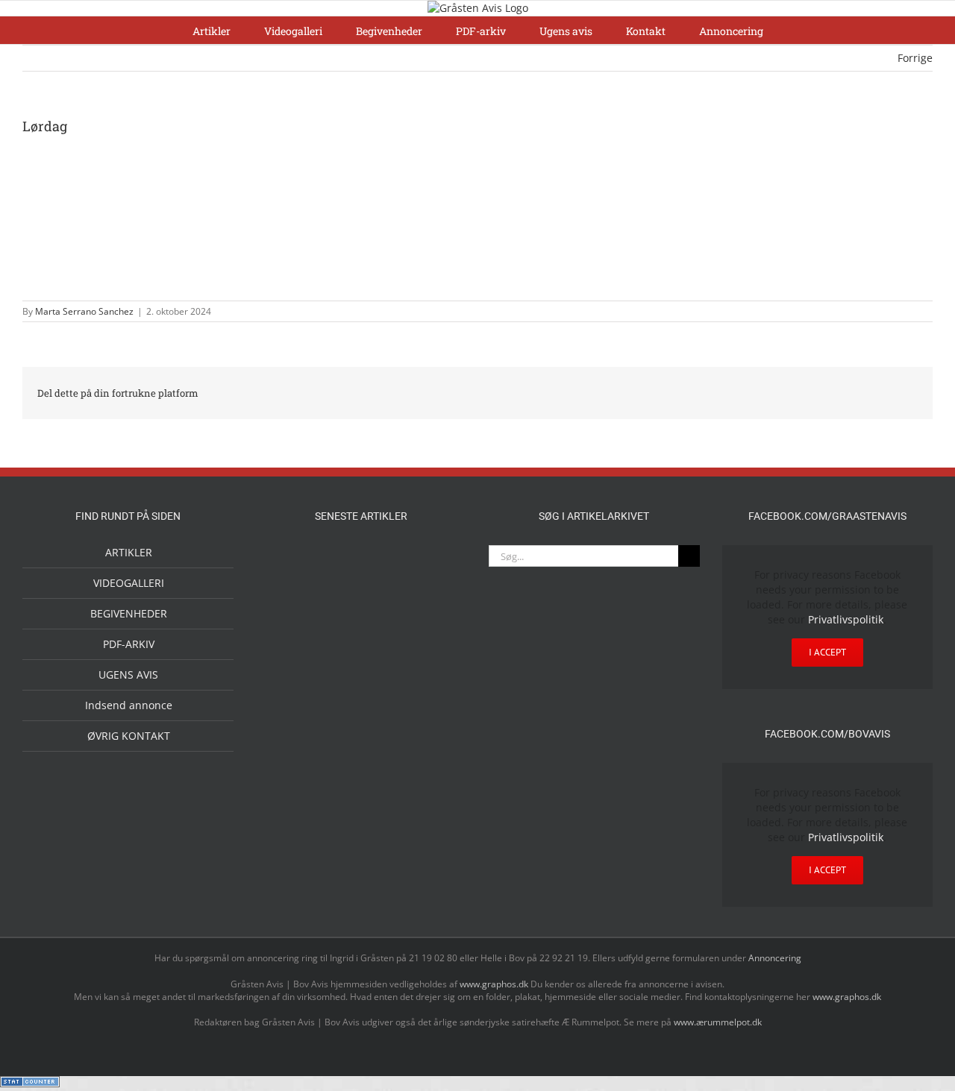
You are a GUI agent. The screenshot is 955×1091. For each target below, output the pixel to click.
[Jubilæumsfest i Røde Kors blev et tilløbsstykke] (432, 685)
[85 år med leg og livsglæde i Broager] (337, 636)
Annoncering (774, 958)
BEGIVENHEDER (128, 613)
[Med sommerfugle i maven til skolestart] (337, 753)
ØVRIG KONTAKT (128, 736)
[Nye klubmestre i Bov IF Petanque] (289, 686)
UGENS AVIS (128, 674)
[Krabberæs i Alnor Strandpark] (432, 762)
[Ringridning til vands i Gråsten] (337, 683)
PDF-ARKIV (128, 644)
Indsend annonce (128, 705)
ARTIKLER (128, 552)
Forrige (915, 58)
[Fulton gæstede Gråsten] (432, 561)
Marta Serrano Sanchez (84, 311)
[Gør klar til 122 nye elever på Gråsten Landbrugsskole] (289, 623)
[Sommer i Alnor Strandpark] (385, 750)
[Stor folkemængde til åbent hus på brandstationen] (385, 811)
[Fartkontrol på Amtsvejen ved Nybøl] (289, 561)
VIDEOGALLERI (128, 583)
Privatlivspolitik (845, 619)
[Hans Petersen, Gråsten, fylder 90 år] (337, 815)
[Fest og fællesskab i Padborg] (432, 624)
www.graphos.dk (495, 984)
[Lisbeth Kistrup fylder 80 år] (289, 816)
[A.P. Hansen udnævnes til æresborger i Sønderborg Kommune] (337, 575)
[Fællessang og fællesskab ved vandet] (385, 563)
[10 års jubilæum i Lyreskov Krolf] (385, 699)
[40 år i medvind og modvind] (432, 811)
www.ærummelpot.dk (718, 1022)
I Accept (827, 652)
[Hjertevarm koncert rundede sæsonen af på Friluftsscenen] (385, 624)
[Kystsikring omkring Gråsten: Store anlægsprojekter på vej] (289, 749)
